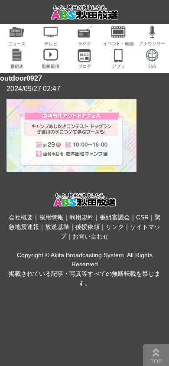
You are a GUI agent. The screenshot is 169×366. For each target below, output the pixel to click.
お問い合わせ (90, 236)
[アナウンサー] (152, 41)
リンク (115, 226)
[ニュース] (17, 41)
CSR (142, 217)
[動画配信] (51, 63)
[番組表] (17, 63)
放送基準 (57, 226)
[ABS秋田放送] (84, 14)
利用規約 (81, 217)
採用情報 (51, 217)
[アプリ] (118, 63)
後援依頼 (87, 226)
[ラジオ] (84, 41)
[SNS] (152, 63)
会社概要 (21, 217)
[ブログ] (84, 63)
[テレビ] (51, 41)
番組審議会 (115, 217)
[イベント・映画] (118, 41)
